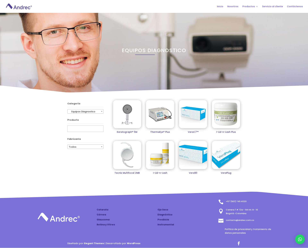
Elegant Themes (94, 243)
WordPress (133, 243)
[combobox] (85, 111)
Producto (73, 120)
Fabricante (74, 139)
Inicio (220, 6)
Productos (248, 6)
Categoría (73, 103)
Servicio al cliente (272, 6)
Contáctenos (295, 6)
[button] (300, 239)
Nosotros (232, 6)
